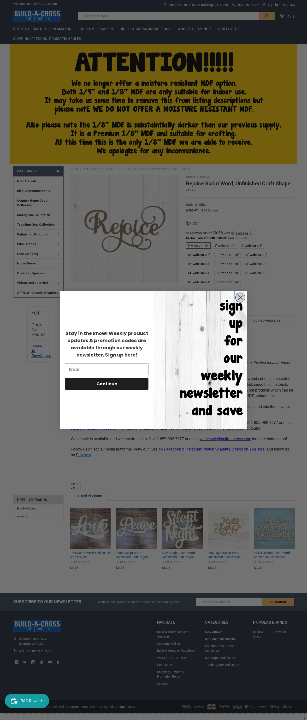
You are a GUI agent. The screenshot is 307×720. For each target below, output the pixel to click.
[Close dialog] (240, 297)
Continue (106, 384)
